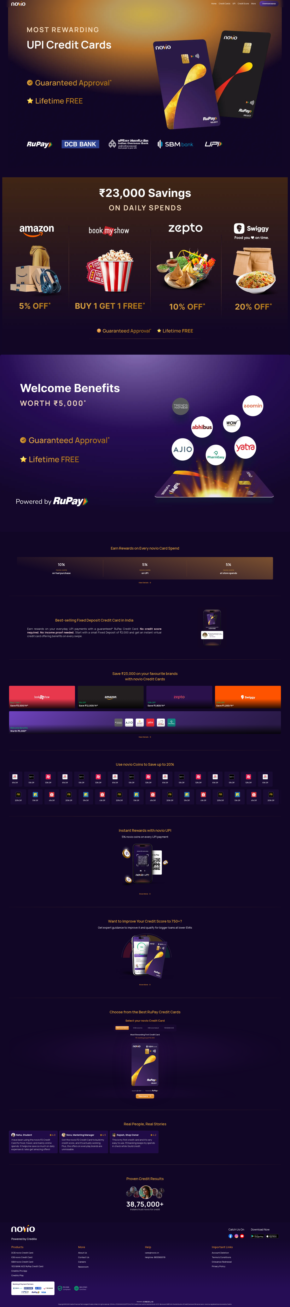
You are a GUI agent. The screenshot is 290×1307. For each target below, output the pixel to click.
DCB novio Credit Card (22, 1252)
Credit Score (243, 3)
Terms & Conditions (221, 1257)
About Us (82, 1252)
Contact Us (83, 1257)
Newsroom (83, 1266)
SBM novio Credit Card (22, 1261)
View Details (143, 583)
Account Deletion (220, 1252)
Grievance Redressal (222, 1261)
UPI (234, 3)
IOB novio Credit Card (21, 1257)
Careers (82, 1261)
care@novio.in (152, 1252)
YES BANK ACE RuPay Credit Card (27, 1266)
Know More (143, 894)
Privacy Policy (218, 1266)
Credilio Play (17, 1275)
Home (213, 3)
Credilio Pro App (19, 1270)
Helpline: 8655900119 (155, 1257)
